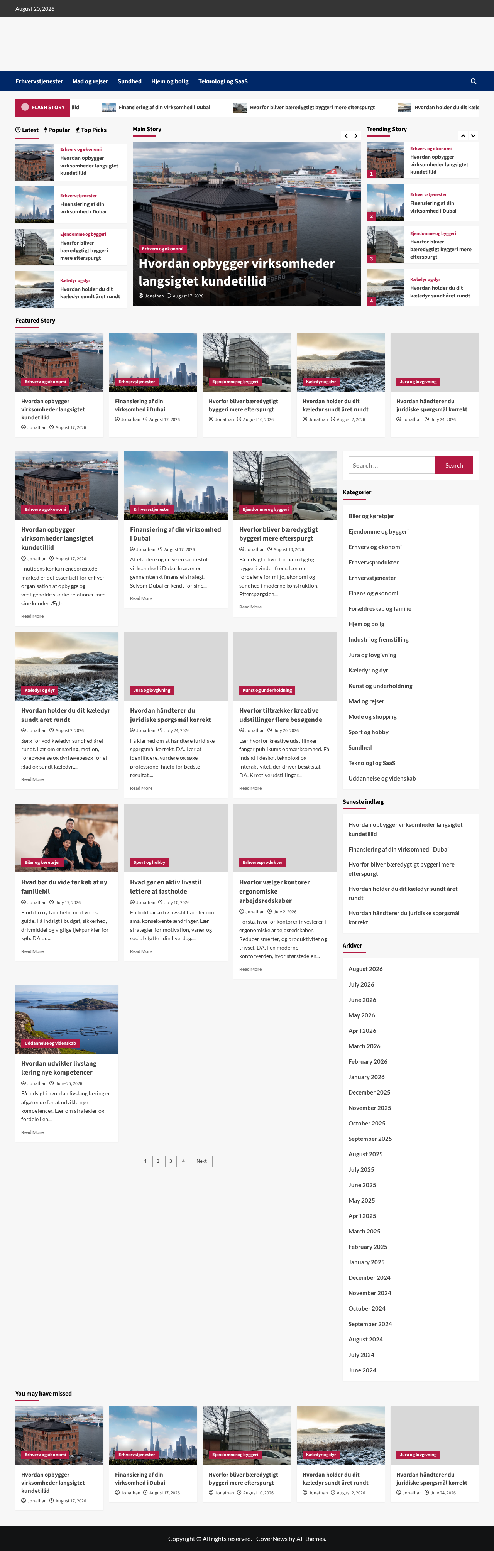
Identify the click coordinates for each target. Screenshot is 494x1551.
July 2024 (361, 1354)
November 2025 (370, 1107)
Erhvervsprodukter (263, 862)
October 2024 (367, 1308)
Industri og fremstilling (379, 639)
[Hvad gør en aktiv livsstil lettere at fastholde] (175, 838)
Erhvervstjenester (39, 81)
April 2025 (362, 1215)
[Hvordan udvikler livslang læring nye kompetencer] (66, 1019)
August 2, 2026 (351, 419)
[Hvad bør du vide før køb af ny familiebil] (66, 838)
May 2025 (362, 1200)
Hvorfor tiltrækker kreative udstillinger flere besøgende (280, 715)
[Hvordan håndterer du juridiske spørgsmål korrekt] (385, 287)
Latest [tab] (30, 130)
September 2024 (370, 1323)
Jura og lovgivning (428, 276)
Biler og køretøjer (42, 862)
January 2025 (367, 1262)
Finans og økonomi (373, 593)
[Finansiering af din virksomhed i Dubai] (385, 160)
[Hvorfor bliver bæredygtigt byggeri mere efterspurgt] (385, 202)
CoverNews (272, 1538)
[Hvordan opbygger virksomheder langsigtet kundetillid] (34, 161)
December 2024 (370, 1277)
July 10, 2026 (176, 902)
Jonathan (154, 296)
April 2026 (362, 1030)
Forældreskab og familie (380, 608)
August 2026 (366, 968)
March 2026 (365, 1045)
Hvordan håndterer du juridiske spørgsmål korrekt (436, 291)
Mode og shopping (373, 716)
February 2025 (368, 1246)
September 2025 (370, 1138)
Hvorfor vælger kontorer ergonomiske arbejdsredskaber (274, 892)
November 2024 (370, 1292)
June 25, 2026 (69, 1083)
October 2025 (367, 1123)
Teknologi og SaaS (223, 81)
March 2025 (365, 1231)
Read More (32, 616)
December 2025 (370, 1092)
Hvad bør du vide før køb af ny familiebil (64, 887)
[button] (474, 81)
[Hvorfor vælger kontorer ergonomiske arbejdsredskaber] (285, 838)
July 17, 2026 (68, 902)
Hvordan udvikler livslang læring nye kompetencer (58, 1068)
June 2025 (362, 1184)
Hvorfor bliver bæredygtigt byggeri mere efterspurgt (178, 108)
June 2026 (362, 999)
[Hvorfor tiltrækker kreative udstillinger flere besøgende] (285, 666)
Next (201, 1161)
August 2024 (366, 1339)
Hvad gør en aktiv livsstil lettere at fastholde (165, 887)
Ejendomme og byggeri (433, 191)
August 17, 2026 (188, 296)
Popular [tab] (58, 130)
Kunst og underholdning (267, 690)
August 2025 (366, 1154)
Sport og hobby (149, 862)
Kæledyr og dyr (425, 237)
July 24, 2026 (443, 419)
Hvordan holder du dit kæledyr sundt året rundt (337, 108)
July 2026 (361, 984)
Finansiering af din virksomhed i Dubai (234, 272)
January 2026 (367, 1076)
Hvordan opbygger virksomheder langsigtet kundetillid (89, 165)
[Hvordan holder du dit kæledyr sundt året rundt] (385, 244)
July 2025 (361, 1169)
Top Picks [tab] (93, 130)
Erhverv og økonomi (81, 150)
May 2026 (362, 1015)
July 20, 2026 (286, 730)
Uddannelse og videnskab (50, 1043)
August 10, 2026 (258, 419)
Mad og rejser (90, 81)
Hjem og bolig (170, 81)
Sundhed (130, 81)
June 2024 (362, 1370)
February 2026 (368, 1061)
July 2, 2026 (285, 912)
